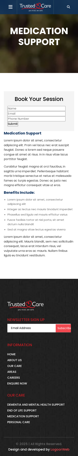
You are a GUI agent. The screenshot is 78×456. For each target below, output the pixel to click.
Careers (13, 378)
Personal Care (18, 422)
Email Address (21, 328)
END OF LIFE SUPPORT (22, 410)
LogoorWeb (60, 449)
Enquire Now (17, 383)
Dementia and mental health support (36, 405)
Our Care (14, 366)
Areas (11, 372)
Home (11, 354)
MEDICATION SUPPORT (23, 416)
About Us (14, 360)
